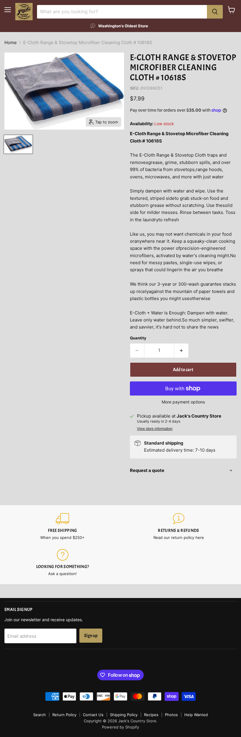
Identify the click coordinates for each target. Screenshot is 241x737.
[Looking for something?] (62, 562)
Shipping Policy (124, 714)
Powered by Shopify (120, 727)
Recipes (151, 714)
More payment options (183, 402)
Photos (171, 714)
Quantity (138, 338)
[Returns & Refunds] (178, 526)
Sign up (91, 636)
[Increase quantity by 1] (181, 350)
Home (10, 42)
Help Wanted (196, 714)
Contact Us (93, 714)
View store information (155, 429)
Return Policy (64, 714)
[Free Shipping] (62, 526)
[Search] (215, 12)
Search (39, 714)
